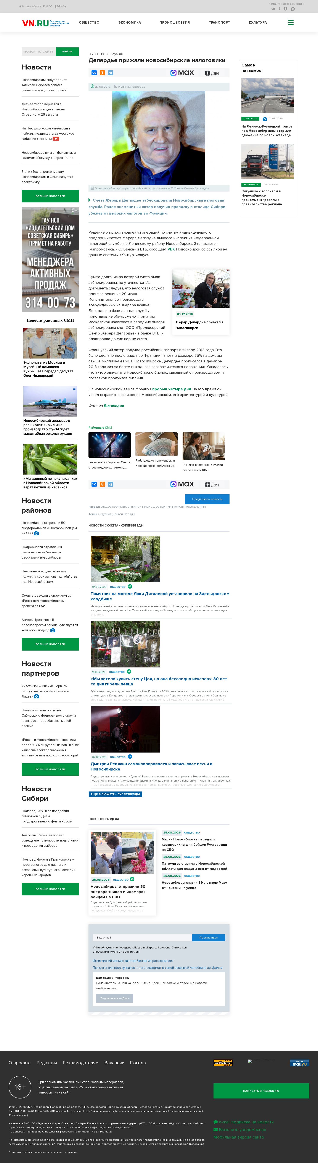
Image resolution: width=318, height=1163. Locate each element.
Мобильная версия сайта (239, 1137)
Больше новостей (50, 196)
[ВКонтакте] (94, 72)
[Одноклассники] (102, 72)
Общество (89, 22)
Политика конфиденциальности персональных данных (43, 1152)
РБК (171, 249)
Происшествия (175, 22)
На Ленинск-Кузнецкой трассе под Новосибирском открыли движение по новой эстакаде (266, 130)
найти (67, 51)
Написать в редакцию (261, 1091)
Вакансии (114, 1063)
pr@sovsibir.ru (68, 1131)
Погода (138, 1063)
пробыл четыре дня (171, 389)
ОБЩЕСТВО (118, 587)
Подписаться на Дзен (114, 998)
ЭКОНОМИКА (251, 184)
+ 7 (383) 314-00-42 (62, 1127)
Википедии (113, 405)
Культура (258, 22)
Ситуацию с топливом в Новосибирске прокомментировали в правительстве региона (261, 197)
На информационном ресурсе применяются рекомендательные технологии (56, 1140)
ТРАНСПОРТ (250, 118)
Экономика (129, 22)
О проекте (20, 1063)
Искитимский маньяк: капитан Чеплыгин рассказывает (133, 961)
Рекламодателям (80, 1063)
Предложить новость (207, 499)
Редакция (47, 1063)
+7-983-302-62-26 (101, 1131)
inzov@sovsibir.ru (122, 1127)
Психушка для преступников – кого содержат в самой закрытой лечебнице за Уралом (158, 968)
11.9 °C (47, 6)
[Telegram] (110, 72)
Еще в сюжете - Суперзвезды (115, 794)
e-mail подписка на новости (246, 1122)
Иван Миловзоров (131, 87)
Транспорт (219, 22)
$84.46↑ (60, 6)
